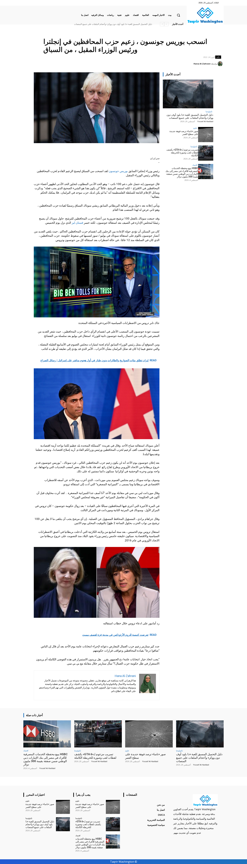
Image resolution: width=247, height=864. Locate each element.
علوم (195, 128)
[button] (178, 15)
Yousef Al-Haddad (205, 121)
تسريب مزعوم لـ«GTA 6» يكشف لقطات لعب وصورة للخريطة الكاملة (182, 152)
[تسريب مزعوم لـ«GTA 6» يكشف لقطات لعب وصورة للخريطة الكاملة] (205, 153)
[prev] (166, 24)
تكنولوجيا (209, 111)
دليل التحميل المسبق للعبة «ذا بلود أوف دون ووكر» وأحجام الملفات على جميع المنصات (190, 116)
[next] (162, 24)
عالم (218, 57)
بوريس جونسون (118, 171)
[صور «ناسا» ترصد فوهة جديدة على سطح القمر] (205, 134)
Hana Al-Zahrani (202, 63)
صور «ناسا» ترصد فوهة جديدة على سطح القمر (131, 24)
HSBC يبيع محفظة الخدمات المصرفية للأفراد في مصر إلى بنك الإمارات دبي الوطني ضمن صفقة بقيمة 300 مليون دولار (99, 24)
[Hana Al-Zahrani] (221, 63)
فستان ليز (77, 222)
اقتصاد (194, 165)
